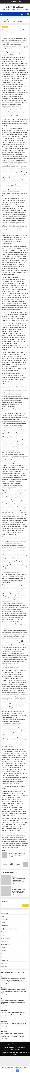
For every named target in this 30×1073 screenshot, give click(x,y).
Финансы (4, 966)
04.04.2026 (4, 1026)
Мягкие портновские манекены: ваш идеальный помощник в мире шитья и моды (13, 1002)
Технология (4, 27)
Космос (3, 935)
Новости (3, 941)
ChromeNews (22, 1052)
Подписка (28, 14)
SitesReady (5, 34)
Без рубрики (4, 913)
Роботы (3, 950)
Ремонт (3, 947)
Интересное (4, 925)
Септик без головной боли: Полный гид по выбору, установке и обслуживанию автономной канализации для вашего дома (14, 980)
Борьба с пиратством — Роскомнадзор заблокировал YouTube (19, 880)
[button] (1, 14)
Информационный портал (8, 929)
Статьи (3, 954)
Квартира (4, 932)
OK (17, 1070)
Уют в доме (15, 7)
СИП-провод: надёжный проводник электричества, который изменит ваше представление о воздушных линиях (13, 1035)
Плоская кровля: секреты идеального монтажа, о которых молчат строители (13, 1013)
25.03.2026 (4, 1038)
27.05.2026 (4, 983)
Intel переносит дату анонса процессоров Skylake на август (18, 891)
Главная (5, 1044)
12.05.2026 (4, 1005)
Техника (3, 957)
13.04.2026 (4, 1015)
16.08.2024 (15, 883)
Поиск (4, 901)
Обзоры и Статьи (6, 944)
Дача (2, 916)
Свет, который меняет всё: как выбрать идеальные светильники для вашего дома (14, 1024)
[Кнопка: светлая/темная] (22, 14)
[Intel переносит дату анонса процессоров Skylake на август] (6, 891)
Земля (3, 922)
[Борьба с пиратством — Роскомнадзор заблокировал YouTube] (6, 880)
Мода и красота (5, 938)
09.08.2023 (12, 34)
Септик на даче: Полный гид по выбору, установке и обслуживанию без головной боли (13, 991)
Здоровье (4, 919)
